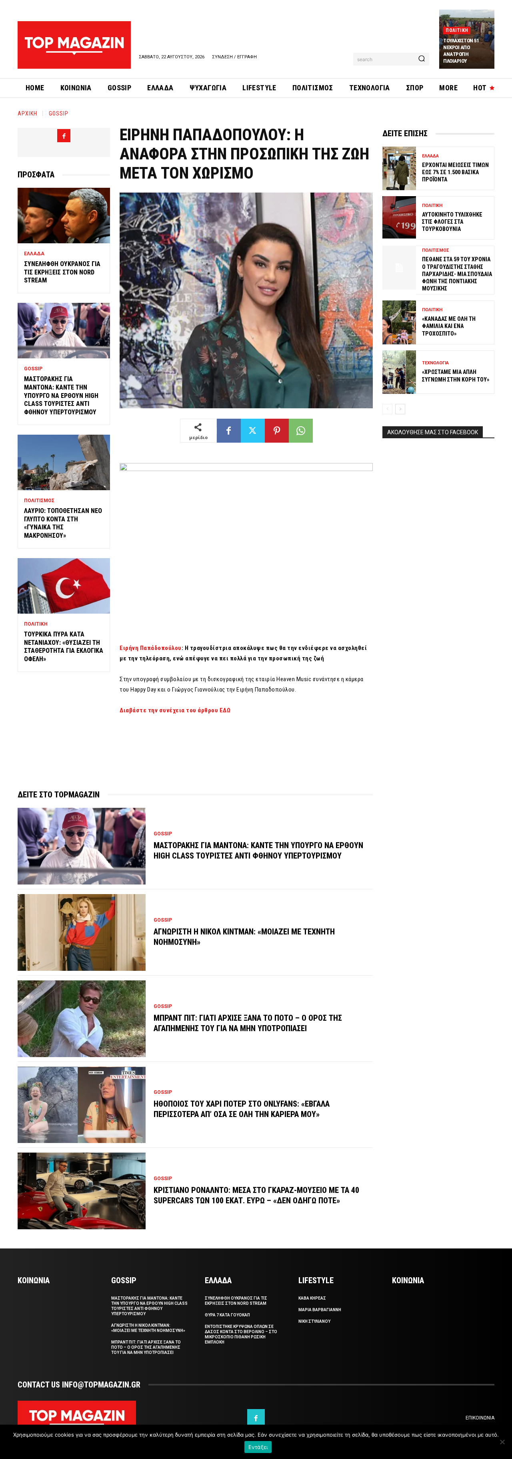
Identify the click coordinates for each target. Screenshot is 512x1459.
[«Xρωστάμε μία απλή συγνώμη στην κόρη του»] (399, 372)
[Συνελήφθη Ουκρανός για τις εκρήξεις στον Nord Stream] (64, 215)
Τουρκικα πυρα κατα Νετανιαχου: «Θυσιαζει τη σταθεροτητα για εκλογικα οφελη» (63, 646)
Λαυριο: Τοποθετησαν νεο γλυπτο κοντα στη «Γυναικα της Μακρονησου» (63, 523)
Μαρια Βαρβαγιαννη (319, 1310)
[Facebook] (63, 135)
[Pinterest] (277, 431)
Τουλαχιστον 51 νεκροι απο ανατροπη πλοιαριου (461, 51)
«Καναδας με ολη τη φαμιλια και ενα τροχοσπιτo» (449, 326)
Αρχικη (27, 113)
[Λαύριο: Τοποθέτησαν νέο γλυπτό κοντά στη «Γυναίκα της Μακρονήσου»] (64, 462)
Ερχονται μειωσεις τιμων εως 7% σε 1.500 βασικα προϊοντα (455, 172)
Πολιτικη (457, 30)
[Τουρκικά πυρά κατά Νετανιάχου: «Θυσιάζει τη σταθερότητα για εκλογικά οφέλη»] (64, 586)
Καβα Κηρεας (312, 1298)
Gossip (58, 113)
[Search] (421, 59)
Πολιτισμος (39, 500)
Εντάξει (258, 1447)
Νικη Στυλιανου (314, 1321)
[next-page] (400, 409)
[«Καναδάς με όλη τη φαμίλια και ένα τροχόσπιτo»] (399, 322)
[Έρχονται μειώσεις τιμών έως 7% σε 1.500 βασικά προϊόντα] (399, 168)
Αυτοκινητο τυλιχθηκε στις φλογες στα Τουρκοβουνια (452, 221)
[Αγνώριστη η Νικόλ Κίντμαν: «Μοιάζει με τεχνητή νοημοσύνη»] (82, 932)
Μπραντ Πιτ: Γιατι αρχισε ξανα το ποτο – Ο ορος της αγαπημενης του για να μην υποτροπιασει (146, 1347)
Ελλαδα (34, 253)
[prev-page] (387, 409)
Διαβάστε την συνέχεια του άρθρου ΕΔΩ (175, 710)
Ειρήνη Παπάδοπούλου (151, 648)
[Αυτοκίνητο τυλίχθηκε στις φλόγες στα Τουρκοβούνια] (399, 218)
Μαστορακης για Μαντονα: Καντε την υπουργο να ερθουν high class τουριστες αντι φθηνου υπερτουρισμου (61, 395)
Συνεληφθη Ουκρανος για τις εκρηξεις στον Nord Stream (62, 272)
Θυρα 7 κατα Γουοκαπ (227, 1315)
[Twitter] (253, 431)
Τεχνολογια (435, 363)
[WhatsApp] (301, 431)
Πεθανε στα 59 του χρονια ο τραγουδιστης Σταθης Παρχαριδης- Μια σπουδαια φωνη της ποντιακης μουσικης (457, 274)
